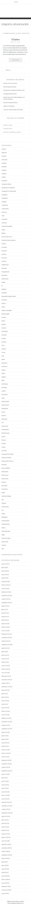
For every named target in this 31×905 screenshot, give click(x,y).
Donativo (4, 243)
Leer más (17, 60)
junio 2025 (4, 613)
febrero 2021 (5, 795)
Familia (3, 282)
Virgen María (5, 541)
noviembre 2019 (6, 848)
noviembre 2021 (6, 764)
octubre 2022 (5, 725)
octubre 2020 (5, 809)
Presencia (4, 450)
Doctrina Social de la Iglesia (8, 240)
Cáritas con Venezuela (8, 106)
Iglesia (3, 321)
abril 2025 (4, 620)
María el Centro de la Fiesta (10, 83)
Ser (2, 510)
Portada (4, 443)
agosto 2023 (5, 690)
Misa (3, 356)
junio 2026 (4, 571)
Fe (2, 286)
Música (3, 373)
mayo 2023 (4, 700)
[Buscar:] (12, 70)
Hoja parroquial (5, 314)
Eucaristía (4, 268)
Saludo (3, 492)
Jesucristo (4, 335)
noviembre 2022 (6, 721)
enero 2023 (4, 714)
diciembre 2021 (5, 760)
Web (3, 548)
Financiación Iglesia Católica (16, 33)
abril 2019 (4, 872)
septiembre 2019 (6, 855)
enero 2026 (5, 588)
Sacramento (5, 489)
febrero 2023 (5, 711)
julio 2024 (4, 651)
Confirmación (5, 208)
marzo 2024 (5, 665)
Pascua (3, 412)
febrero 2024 (5, 669)
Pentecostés (5, 426)
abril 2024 (4, 662)
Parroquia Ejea (15, 10)
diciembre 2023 (5, 676)
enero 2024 (5, 672)
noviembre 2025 (6, 595)
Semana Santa (5, 506)
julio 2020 (4, 820)
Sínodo (3, 513)
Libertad (4, 349)
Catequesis (4, 180)
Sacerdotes (4, 485)
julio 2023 (4, 693)
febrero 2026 (5, 585)
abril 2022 (4, 746)
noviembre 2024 (6, 637)
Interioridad (5, 331)
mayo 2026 (4, 574)
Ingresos (4, 328)
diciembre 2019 (5, 844)
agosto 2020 (5, 816)
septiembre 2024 (6, 644)
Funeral (3, 303)
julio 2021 (4, 778)
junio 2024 (4, 655)
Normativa (4, 387)
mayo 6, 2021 (16, 42)
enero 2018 (4, 893)
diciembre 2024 (6, 634)
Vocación (4, 545)
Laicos (3, 345)
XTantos (15, 39)
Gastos (3, 307)
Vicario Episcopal (6, 531)
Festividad (4, 293)
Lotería (3, 352)
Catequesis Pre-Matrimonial (9, 191)
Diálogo (3, 233)
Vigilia (3, 534)
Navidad (4, 377)
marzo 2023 (5, 707)
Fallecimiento (5, 279)
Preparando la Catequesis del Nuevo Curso (14, 90)
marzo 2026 (5, 581)
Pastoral (4, 415)
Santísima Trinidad (6, 496)
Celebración (5, 198)
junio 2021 (4, 781)
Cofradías (4, 201)
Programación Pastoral (7, 461)
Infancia (4, 324)
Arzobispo (4, 163)
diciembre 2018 (5, 886)
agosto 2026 (5, 564)
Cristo (3, 215)
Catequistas (4, 194)
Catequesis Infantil (6, 184)
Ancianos (4, 156)
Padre (3, 398)
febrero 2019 (5, 879)
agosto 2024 (5, 648)
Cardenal (4, 173)
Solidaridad (4, 517)
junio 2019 (4, 865)
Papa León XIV (5, 405)
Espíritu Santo (5, 264)
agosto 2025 (5, 606)
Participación (5, 408)
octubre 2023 (5, 683)
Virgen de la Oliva (6, 538)
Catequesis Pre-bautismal (8, 187)
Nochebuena (5, 384)
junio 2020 (4, 823)
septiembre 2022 (6, 728)
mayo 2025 (4, 616)
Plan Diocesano (5, 433)
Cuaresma (4, 222)
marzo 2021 (4, 792)
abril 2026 (4, 578)
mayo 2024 (4, 658)
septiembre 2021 (6, 771)
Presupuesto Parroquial (7, 454)
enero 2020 (5, 841)
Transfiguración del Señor (10, 94)
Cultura (3, 230)
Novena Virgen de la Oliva (9, 87)
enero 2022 (5, 757)
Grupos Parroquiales (7, 310)
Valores (3, 527)
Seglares (4, 503)
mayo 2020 (4, 827)
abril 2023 (4, 704)
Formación (4, 300)
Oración (4, 391)
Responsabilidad (6, 468)
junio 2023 (4, 697)
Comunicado (5, 205)
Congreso (4, 212)
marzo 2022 (5, 749)
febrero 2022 (5, 753)
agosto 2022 (5, 732)
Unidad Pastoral (6, 524)
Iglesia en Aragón (7, 125)
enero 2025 (4, 630)
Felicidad (4, 289)
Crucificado (4, 219)
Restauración (5, 471)
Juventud (4, 342)
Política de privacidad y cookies (15, 901)
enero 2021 (4, 799)
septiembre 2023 (6, 686)
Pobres (3, 436)
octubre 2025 (5, 599)
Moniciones (5, 366)
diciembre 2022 (6, 718)
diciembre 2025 (5, 592)
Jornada (4, 338)
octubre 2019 (5, 851)
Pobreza (4, 440)
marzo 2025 (5, 623)
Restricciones (5, 475)
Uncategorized (5, 520)
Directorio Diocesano (7, 236)
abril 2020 (4, 830)
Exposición (4, 275)
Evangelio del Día (7, 128)
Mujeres (4, 370)
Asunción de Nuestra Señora (10, 102)
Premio (3, 447)
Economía (4, 247)
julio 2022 (4, 735)
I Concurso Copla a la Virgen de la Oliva (13, 109)
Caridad (3, 177)
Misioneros (4, 363)
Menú (16, 2)
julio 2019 (4, 862)
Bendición (4, 166)
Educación (4, 251)
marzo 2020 (5, 834)
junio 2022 (4, 739)
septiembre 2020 (6, 813)
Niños (3, 380)
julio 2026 (4, 567)
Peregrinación (5, 429)
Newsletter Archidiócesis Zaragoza (12, 132)
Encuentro (4, 258)
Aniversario (4, 159)
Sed (2, 499)
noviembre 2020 (6, 806)
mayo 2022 (4, 743)
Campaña (4, 170)
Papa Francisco (5, 401)
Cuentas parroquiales (7, 226)
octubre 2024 (5, 641)
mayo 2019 (4, 869)
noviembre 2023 (6, 679)
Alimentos (4, 152)
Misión (3, 359)
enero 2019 (4, 883)
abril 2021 (4, 788)
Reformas (4, 464)
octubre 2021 (5, 767)
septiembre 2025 (6, 602)
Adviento (4, 149)
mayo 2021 (4, 785)
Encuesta (4, 261)
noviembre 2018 (6, 890)
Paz (2, 422)
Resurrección (5, 478)
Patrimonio (4, 419)
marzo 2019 (4, 876)
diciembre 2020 (6, 802)
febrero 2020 (5, 837)
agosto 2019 (5, 858)
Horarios (4, 317)
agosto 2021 (5, 774)
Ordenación (5, 394)
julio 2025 (4, 609)
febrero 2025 (5, 627)
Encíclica (4, 254)
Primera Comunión (6, 457)
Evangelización (5, 272)
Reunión (4, 482)
